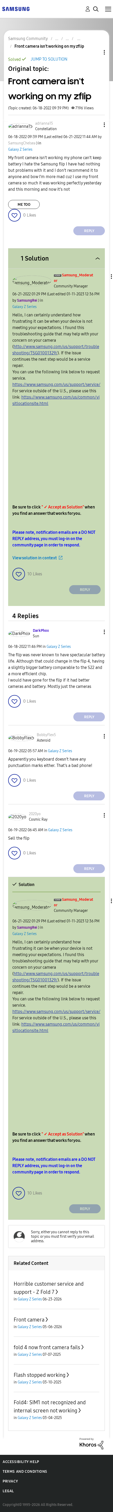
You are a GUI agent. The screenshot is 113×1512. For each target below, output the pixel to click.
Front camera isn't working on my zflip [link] (49, 46)
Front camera (29, 1320)
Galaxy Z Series (20, 149)
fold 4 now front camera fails (47, 1347)
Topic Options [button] (95, 52)
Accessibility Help (21, 1462)
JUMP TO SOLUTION (49, 59)
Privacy (10, 1481)
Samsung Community (28, 38)
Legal (8, 1491)
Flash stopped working (39, 1375)
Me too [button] (24, 204)
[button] (95, 125)
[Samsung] (15, 8)
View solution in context (34, 557)
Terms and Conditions (25, 1471)
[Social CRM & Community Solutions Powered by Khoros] (91, 1443)
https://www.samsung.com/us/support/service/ (56, 384)
